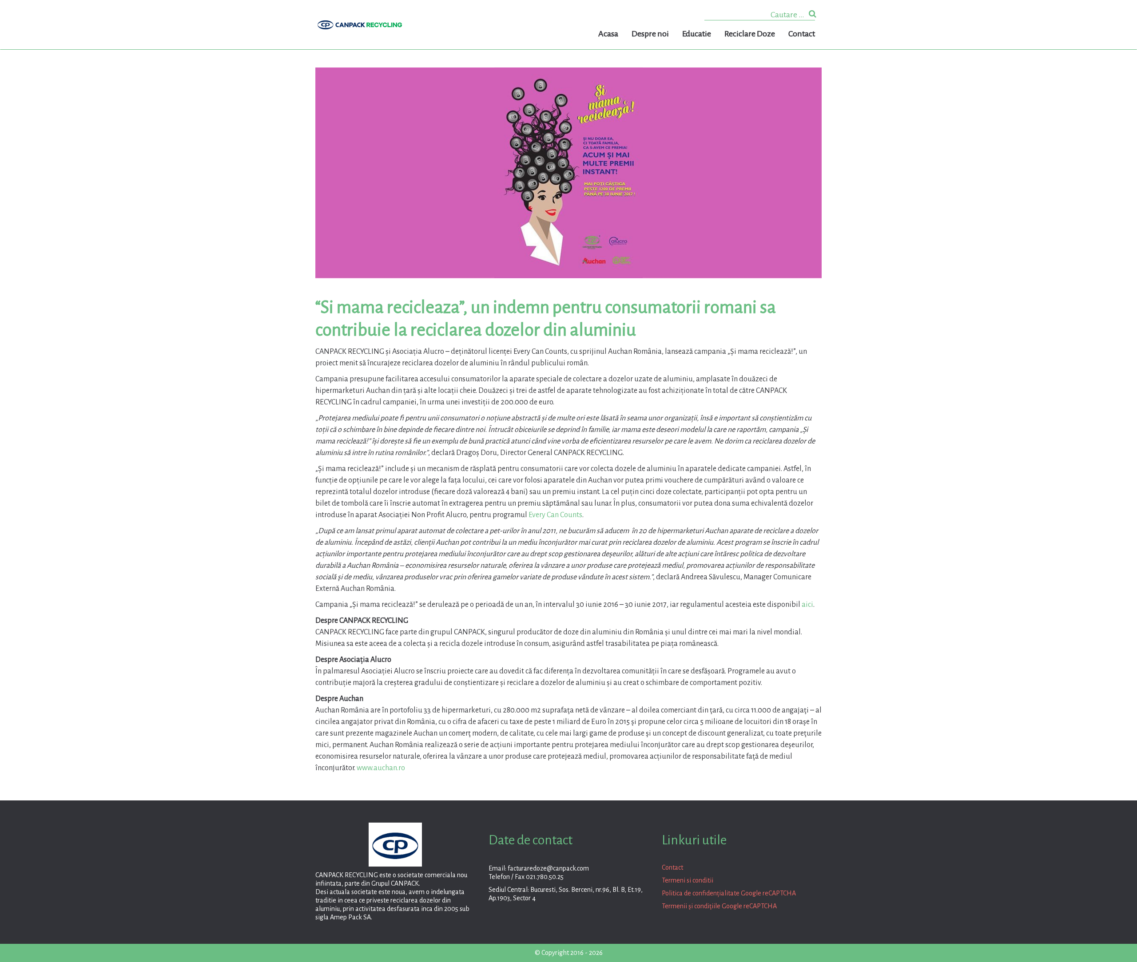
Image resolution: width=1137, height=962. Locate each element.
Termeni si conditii (687, 880)
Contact (801, 33)
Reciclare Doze (749, 33)
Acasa (608, 33)
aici (807, 605)
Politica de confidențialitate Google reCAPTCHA (729, 893)
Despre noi (650, 33)
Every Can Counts (555, 515)
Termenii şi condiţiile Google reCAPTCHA (719, 906)
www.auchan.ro (381, 768)
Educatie (696, 33)
